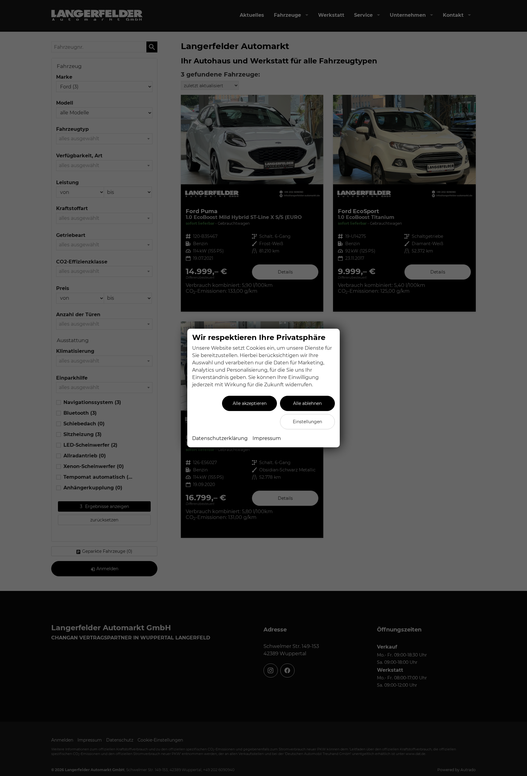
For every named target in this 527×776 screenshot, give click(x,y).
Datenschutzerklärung (220, 438)
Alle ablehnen (307, 403)
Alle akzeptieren (250, 403)
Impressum (267, 438)
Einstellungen (307, 421)
